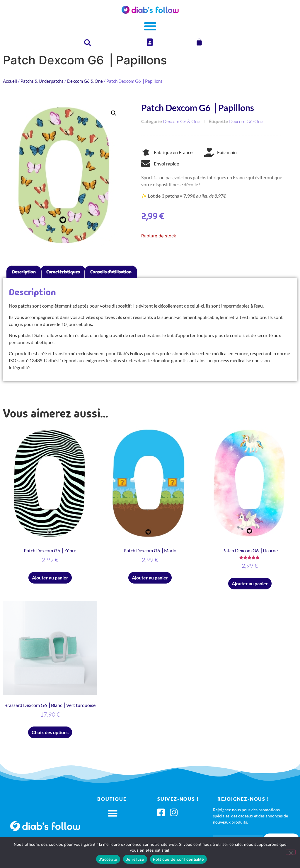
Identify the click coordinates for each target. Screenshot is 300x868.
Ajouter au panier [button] (50, 577)
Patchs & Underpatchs (42, 81)
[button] (113, 113)
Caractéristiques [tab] (63, 272)
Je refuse (135, 859)
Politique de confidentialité (178, 859)
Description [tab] (24, 272)
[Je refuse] (291, 852)
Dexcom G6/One (246, 121)
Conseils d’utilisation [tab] (111, 272)
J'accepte (108, 859)
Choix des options (50, 732)
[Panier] (199, 42)
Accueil (10, 81)
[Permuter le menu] (150, 26)
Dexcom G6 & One (85, 81)
